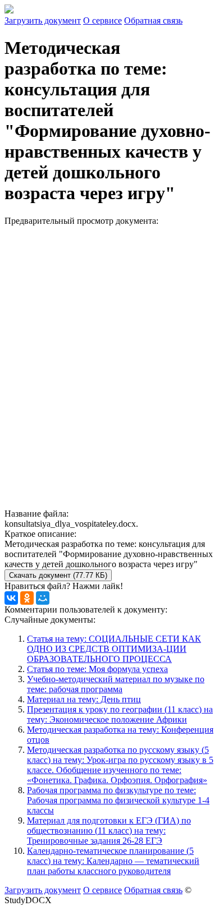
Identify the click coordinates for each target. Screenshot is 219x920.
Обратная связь (153, 20)
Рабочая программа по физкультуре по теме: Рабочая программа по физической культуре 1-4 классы (118, 800)
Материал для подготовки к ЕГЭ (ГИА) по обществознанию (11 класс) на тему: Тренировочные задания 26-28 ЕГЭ (109, 830)
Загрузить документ (42, 20)
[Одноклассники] (27, 598)
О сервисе (102, 20)
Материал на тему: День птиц (84, 699)
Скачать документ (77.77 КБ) (58, 575)
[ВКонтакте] (11, 598)
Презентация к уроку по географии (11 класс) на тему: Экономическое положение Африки (120, 714)
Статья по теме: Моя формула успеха (97, 669)
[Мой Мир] (42, 598)
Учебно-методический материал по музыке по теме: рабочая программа (115, 684)
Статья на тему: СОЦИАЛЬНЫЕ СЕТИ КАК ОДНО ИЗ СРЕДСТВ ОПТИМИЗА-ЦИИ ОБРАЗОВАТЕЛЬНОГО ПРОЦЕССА (114, 649)
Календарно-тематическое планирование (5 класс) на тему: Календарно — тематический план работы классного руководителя (113, 861)
